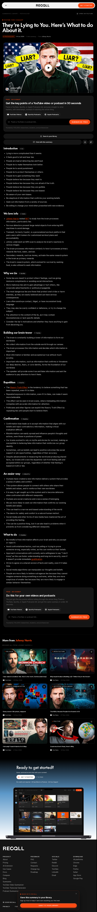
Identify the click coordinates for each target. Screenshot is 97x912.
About (5, 859)
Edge (75, 866)
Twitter (54, 859)
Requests (34, 866)
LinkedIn (55, 872)
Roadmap (34, 872)
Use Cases (7, 869)
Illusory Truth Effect (19, 387)
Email (54, 875)
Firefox (76, 869)
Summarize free (80, 122)
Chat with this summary (44, 142)
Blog (4, 878)
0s (22, 148)
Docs (5, 872)
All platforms (78, 859)
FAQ (32, 859)
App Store (77, 875)
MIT (27, 219)
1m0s (23, 213)
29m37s (27, 474)
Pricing (5, 862)
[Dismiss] (76, 894)
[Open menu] (5, 5)
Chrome (76, 862)
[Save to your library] (44, 652)
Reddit (54, 862)
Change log (35, 869)
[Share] (85, 142)
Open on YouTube (86, 13)
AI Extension (8, 866)
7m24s (38, 333)
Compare (6, 875)
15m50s (25, 419)
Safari (75, 872)
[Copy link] (90, 142)
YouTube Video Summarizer (13, 885)
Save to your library (50, 136)
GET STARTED (27, 777)
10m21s (21, 382)
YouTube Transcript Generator (14, 888)
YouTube (55, 869)
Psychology (25, 13)
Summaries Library (10, 13)
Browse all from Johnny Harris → (17, 645)
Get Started (86, 5)
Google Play (78, 878)
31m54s (23, 535)
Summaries (7, 881)
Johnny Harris (12, 219)
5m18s (23, 273)
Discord (55, 866)
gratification (36, 559)
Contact (34, 862)
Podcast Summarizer (11, 891)
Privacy (6, 906)
